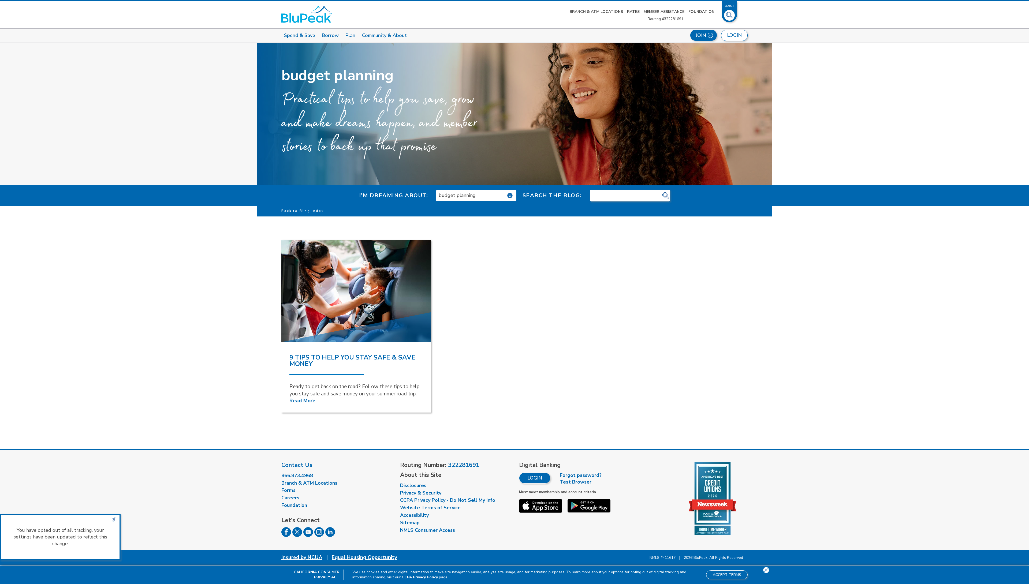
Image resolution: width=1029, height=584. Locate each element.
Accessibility (414, 515)
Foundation (701, 11)
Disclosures (413, 485)
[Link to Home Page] (306, 14)
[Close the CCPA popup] (114, 519)
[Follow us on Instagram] (319, 535)
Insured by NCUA (301, 557)
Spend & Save (299, 35)
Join (701, 35)
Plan (350, 35)
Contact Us (296, 465)
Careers (290, 498)
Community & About (384, 35)
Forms (288, 490)
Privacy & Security (420, 493)
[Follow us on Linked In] (330, 535)
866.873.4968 (297, 475)
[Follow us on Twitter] (297, 535)
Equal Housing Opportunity (364, 557)
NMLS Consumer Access (427, 530)
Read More (302, 400)
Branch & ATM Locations (596, 11)
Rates (633, 11)
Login (534, 478)
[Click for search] (665, 195)
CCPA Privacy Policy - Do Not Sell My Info (447, 500)
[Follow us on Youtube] (308, 535)
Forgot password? (581, 475)
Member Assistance (664, 11)
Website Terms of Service (430, 507)
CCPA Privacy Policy (420, 577)
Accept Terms (727, 574)
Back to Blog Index (302, 211)
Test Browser (575, 482)
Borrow (330, 35)
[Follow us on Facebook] (286, 535)
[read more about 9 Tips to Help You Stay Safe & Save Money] (356, 291)
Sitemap (410, 522)
